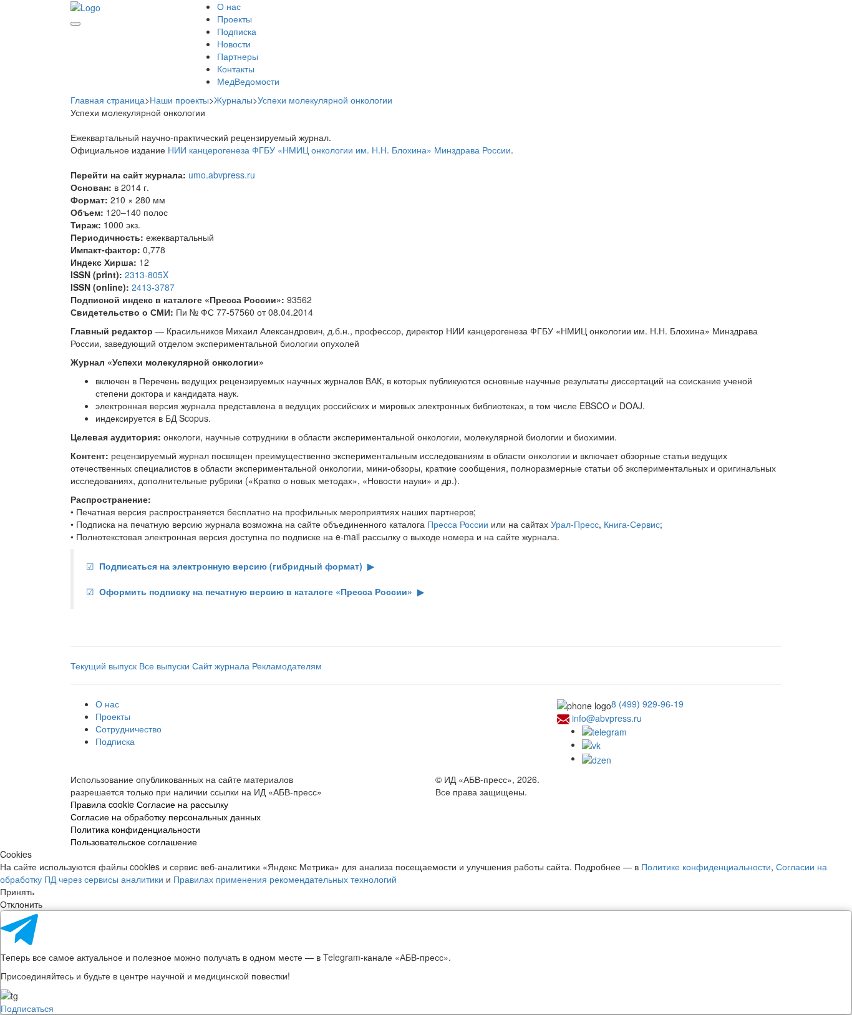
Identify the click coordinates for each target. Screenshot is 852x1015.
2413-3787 (153, 287)
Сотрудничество (128, 728)
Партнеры (237, 56)
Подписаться (27, 1008)
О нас (229, 6)
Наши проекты (179, 100)
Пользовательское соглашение (133, 841)
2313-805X (146, 274)
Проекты (234, 18)
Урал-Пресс (575, 524)
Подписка (236, 31)
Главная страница (107, 100)
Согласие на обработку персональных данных (165, 816)
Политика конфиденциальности (135, 829)
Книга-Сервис (632, 524)
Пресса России (457, 524)
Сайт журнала (220, 665)
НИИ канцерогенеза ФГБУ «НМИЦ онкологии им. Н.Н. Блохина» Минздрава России (339, 149)
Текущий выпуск (104, 665)
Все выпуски (165, 665)
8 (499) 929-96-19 (647, 703)
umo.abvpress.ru (221, 174)
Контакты (235, 68)
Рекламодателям (287, 665)
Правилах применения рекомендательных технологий (285, 879)
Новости (234, 43)
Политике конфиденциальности (706, 866)
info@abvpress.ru (607, 718)
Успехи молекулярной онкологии (325, 100)
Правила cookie (102, 804)
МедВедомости (248, 81)
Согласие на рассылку (182, 804)
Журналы (233, 100)
